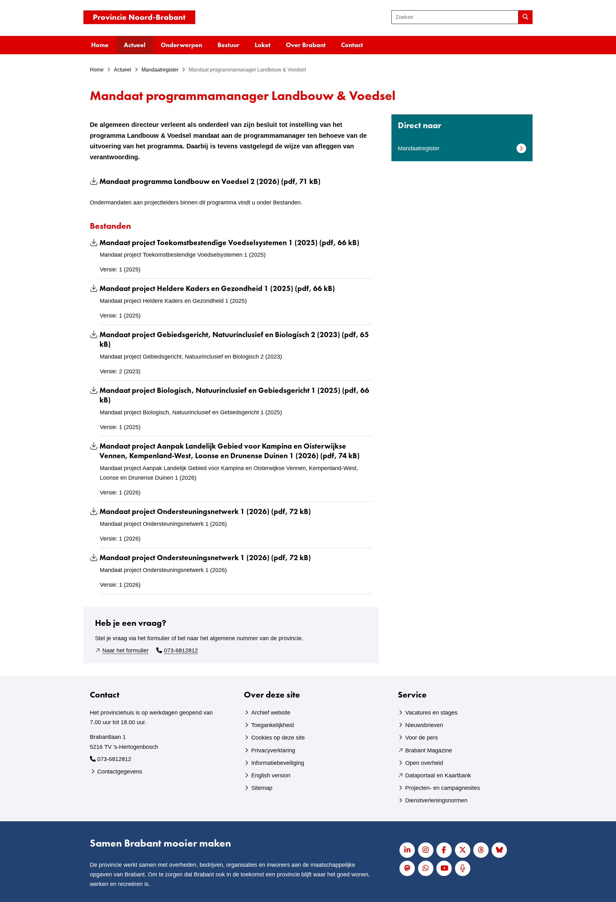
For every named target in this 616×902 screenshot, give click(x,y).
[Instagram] (425, 850)
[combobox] (454, 17)
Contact (352, 45)
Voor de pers (421, 737)
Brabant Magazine (428, 750)
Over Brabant (306, 45)
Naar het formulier (125, 650)
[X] (462, 850)
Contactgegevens (119, 771)
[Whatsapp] (425, 868)
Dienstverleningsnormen (436, 800)
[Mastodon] (407, 868)
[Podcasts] (462, 868)
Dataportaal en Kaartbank (438, 775)
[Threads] (481, 850)
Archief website (270, 712)
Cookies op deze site (278, 737)
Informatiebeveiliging (277, 763)
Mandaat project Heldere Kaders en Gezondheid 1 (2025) (217, 288)
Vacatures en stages (431, 712)
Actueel (134, 45)
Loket (262, 45)
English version (270, 775)
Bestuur (228, 45)
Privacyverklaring (273, 750)
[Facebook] (444, 850)
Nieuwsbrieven (424, 725)
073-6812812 (181, 650)
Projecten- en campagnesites (442, 788)
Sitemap (261, 788)
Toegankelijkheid (272, 725)
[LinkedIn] (407, 850)
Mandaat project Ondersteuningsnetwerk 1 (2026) (205, 511)
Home (99, 45)
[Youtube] (444, 868)
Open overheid (424, 763)
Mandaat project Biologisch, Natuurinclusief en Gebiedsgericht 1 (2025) (234, 395)
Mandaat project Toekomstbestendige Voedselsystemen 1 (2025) (229, 242)
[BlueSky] (499, 850)
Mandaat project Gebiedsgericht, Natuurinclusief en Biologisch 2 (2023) (234, 339)
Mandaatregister (419, 148)
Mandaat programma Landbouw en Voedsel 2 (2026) (210, 181)
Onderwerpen (181, 45)
